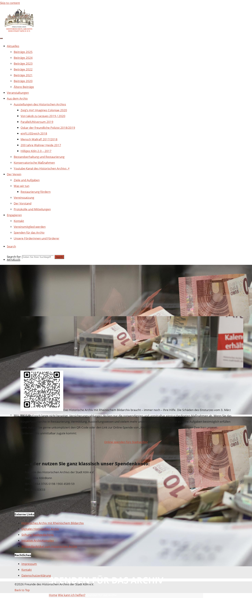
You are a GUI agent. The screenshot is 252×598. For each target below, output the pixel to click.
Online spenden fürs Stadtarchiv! (126, 442)
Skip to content (10, 3)
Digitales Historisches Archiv (40, 529)
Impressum (29, 564)
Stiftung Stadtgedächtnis (37, 535)
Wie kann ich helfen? (71, 595)
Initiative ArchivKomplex (37, 540)
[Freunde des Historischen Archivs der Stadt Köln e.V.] (19, 31)
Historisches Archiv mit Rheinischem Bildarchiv (52, 523)
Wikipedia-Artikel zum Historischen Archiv (49, 546)
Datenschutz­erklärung (36, 575)
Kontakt (26, 570)
